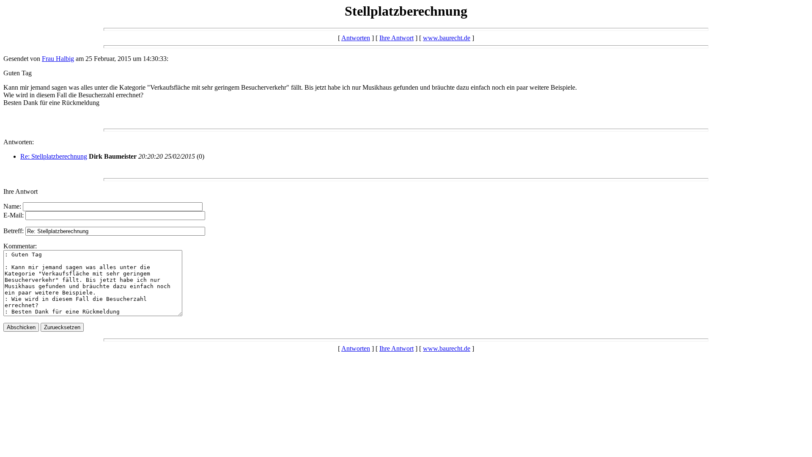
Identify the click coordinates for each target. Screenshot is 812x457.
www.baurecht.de (446, 37)
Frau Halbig (58, 58)
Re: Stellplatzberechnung (53, 156)
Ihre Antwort (396, 37)
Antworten (355, 37)
